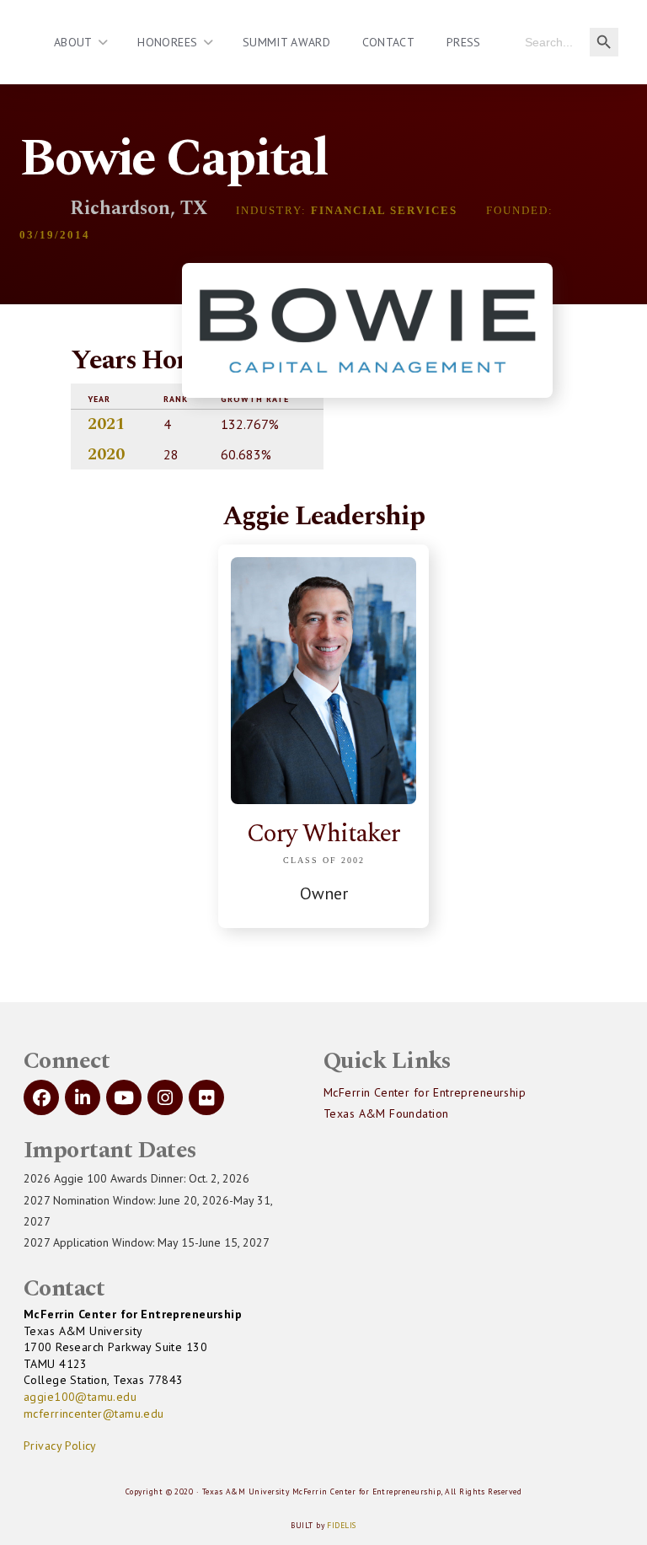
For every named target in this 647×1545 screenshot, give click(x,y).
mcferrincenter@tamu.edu (94, 1413)
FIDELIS (341, 1525)
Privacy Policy (60, 1445)
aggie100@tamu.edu (80, 1396)
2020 (106, 454)
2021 (106, 424)
